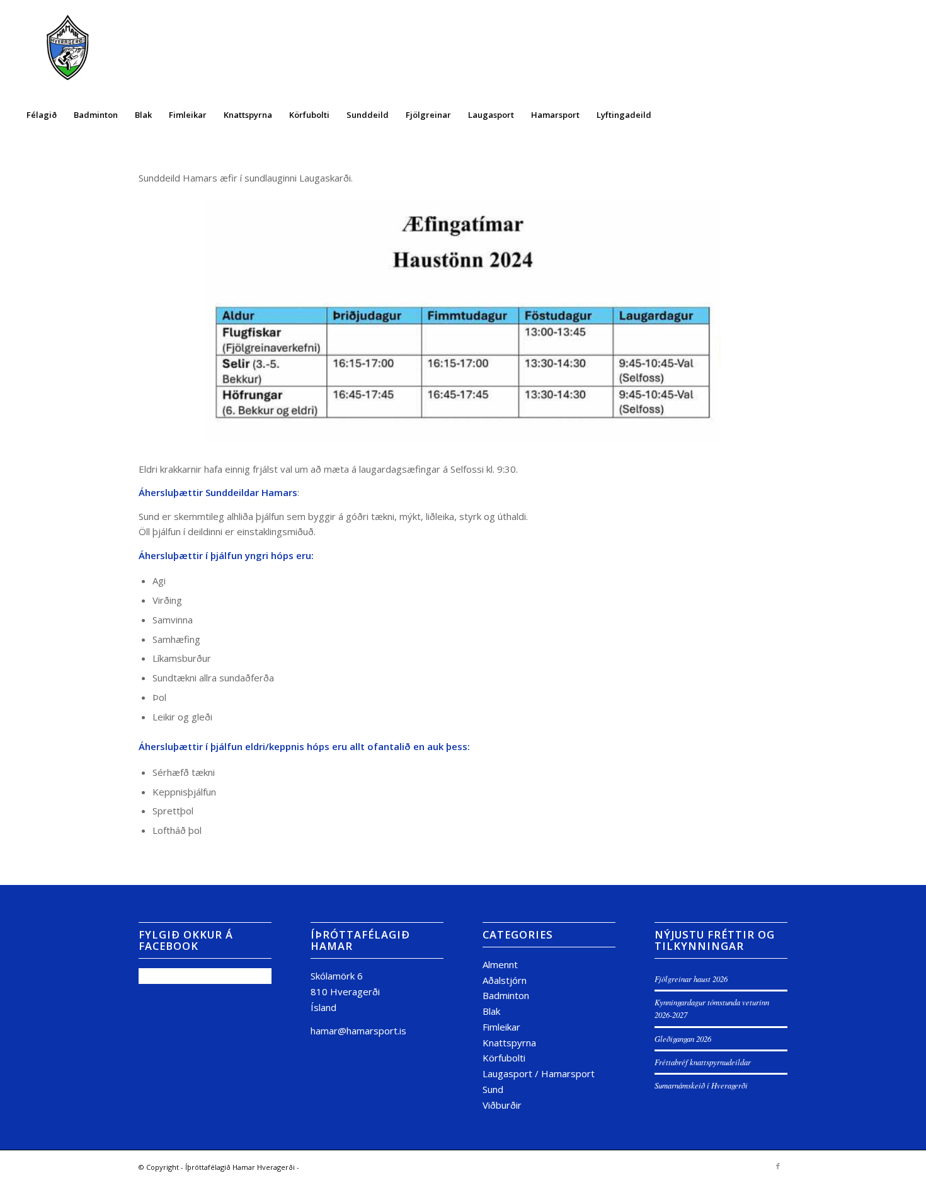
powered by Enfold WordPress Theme (365, 1167)
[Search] (899, 114)
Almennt (500, 964)
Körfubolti (504, 1057)
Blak (491, 1011)
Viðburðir (502, 1105)
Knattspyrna (509, 1042)
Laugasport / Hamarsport (539, 1073)
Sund (493, 1089)
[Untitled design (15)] (67, 49)
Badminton (506, 995)
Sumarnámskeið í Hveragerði (701, 1085)
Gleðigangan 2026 (682, 1038)
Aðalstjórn (505, 980)
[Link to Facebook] (778, 1166)
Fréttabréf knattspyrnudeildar (702, 1061)
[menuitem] (41, 114)
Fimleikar (501, 1026)
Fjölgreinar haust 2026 (691, 978)
